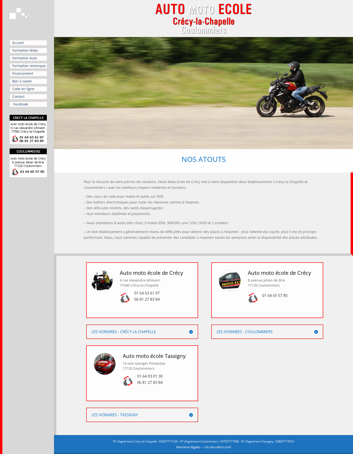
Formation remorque (29, 65)
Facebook (20, 104)
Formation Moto (25, 50)
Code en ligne (23, 88)
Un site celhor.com (218, 447)
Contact (18, 96)
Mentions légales (188, 447)
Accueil (18, 42)
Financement (22, 73)
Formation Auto (24, 58)
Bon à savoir (22, 81)
